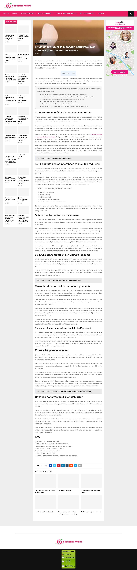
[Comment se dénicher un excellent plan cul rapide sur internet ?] (23, 171)
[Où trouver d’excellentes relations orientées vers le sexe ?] (11, 90)
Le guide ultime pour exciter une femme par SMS (10, 137)
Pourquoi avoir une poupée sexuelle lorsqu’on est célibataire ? (10, 218)
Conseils (15, 13)
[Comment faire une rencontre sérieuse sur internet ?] (23, 130)
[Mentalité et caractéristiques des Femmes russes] (23, 111)
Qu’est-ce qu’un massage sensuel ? (22, 199)
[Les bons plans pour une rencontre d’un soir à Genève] (23, 90)
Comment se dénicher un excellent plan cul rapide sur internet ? (23, 180)
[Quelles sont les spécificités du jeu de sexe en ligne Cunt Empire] (11, 69)
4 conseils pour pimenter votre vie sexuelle (23, 36)
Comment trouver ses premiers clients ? (47, 451)
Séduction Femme (27, 13)
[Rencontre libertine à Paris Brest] (11, 192)
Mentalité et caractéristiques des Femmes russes (23, 119)
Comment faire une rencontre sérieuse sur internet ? (22, 138)
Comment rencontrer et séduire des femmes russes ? (10, 119)
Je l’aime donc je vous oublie (91, 512)
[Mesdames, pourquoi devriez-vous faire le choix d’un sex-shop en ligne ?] (23, 210)
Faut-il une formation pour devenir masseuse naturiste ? (52, 444)
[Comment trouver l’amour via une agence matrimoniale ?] (23, 48)
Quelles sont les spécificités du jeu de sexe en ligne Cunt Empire (10, 77)
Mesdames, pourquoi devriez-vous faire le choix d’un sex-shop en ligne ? (23, 218)
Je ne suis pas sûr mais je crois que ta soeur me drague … (68, 514)
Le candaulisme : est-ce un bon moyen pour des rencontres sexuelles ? (23, 78)
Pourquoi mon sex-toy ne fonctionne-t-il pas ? (9, 37)
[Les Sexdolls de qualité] (23, 149)
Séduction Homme (44, 13)
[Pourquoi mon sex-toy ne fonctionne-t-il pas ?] (11, 29)
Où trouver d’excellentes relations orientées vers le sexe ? (10, 99)
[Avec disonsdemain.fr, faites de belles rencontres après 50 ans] (11, 48)
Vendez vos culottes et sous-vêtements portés (10, 178)
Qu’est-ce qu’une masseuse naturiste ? (47, 441)
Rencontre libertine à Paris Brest (10, 199)
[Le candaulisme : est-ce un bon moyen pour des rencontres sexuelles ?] (23, 69)
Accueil (6, 13)
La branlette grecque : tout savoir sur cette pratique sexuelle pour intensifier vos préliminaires (10, 158)
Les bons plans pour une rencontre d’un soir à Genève (23, 98)
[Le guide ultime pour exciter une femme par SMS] (11, 130)
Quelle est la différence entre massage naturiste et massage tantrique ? (56, 455)
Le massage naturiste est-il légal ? (45, 453)
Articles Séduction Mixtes (65, 13)
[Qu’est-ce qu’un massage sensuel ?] (23, 192)
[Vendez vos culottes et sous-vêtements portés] (11, 171)
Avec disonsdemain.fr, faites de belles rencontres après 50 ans (10, 57)
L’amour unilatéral (64, 490)
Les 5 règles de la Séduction (45, 512)
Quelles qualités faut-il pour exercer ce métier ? (49, 448)
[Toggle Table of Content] (72, 73)
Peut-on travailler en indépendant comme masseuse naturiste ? (54, 446)
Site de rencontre (86, 13)
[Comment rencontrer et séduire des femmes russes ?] (11, 111)
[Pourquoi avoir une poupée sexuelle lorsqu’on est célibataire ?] (11, 210)
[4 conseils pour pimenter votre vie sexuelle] (23, 29)
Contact (101, 13)
